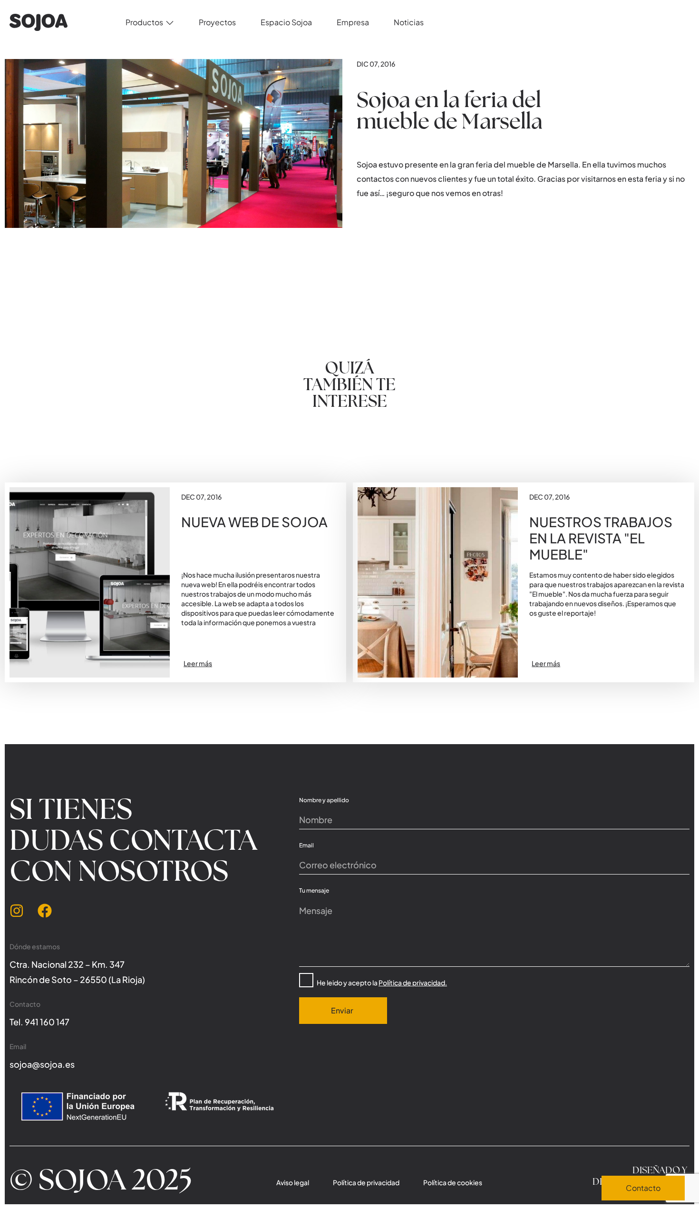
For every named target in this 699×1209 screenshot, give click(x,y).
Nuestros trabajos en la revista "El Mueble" (600, 537)
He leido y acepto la (382, 982)
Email (306, 845)
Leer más (198, 663)
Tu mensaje (314, 890)
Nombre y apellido (324, 800)
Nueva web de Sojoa (254, 521)
